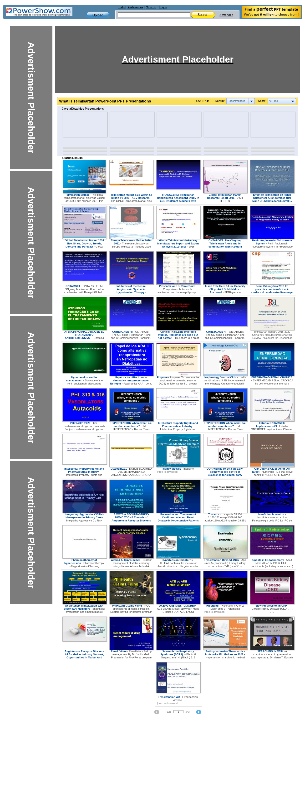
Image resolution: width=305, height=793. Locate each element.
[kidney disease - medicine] (178, 466)
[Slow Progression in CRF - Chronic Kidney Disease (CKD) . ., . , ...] (272, 603)
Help (121, 7)
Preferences (135, 7)
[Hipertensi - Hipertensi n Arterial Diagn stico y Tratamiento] (225, 603)
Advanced (226, 15)
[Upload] (98, 15)
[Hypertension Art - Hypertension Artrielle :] (178, 692)
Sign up (151, 7)
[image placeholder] (77, 124)
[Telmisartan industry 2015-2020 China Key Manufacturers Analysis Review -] (272, 329)
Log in (163, 7)
